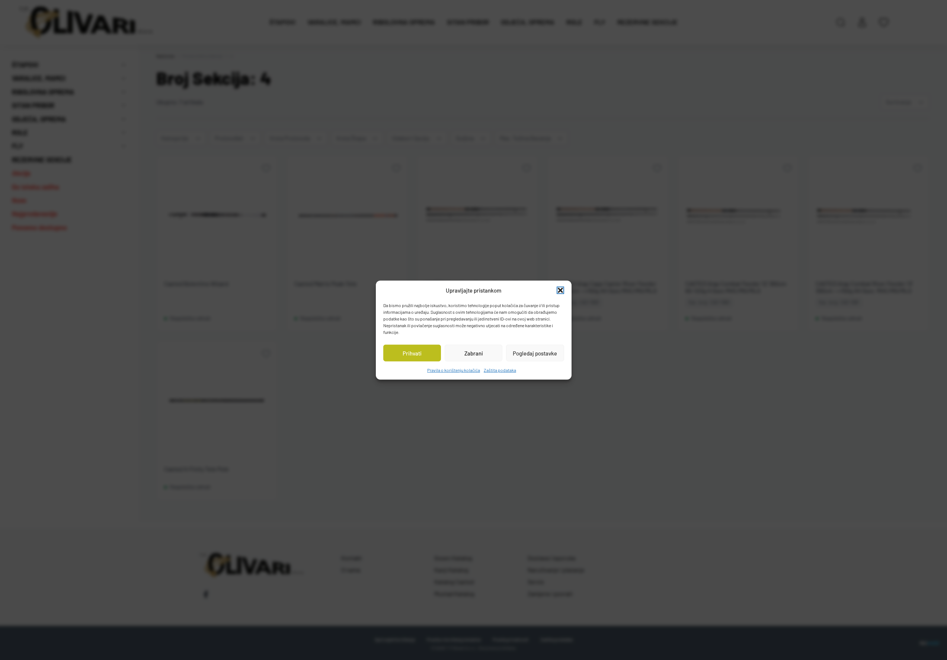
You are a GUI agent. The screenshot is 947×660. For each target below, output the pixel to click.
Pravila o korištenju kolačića (453, 370)
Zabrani (473, 353)
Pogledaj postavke (535, 353)
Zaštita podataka (500, 370)
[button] (560, 290)
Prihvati (412, 353)
